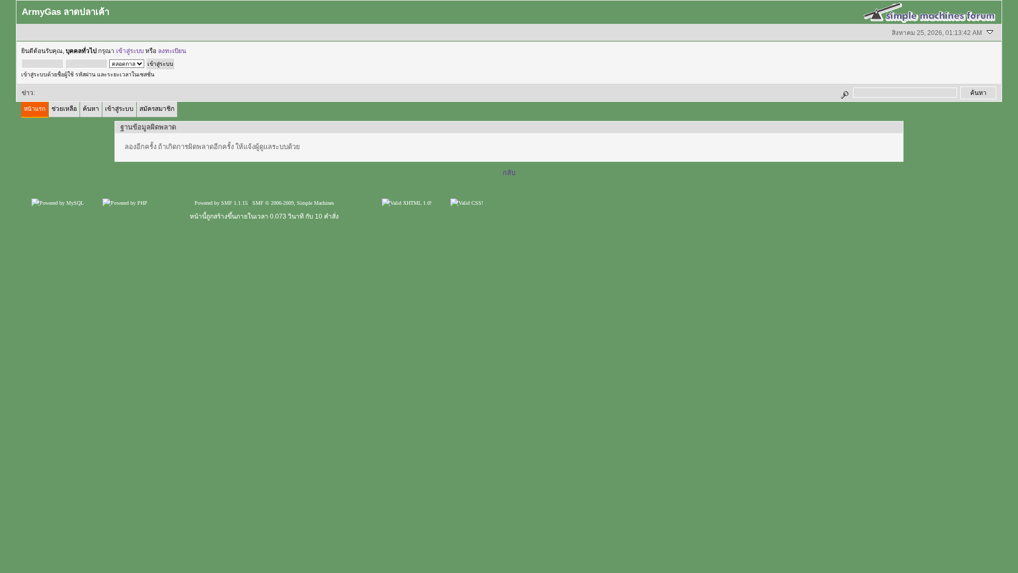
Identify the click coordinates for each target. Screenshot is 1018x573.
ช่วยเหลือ (64, 108)
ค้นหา (91, 108)
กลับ (509, 173)
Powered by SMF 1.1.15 (221, 203)
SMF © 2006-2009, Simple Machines (293, 203)
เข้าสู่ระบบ (130, 51)
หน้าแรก (35, 109)
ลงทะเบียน (172, 51)
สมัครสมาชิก (156, 108)
